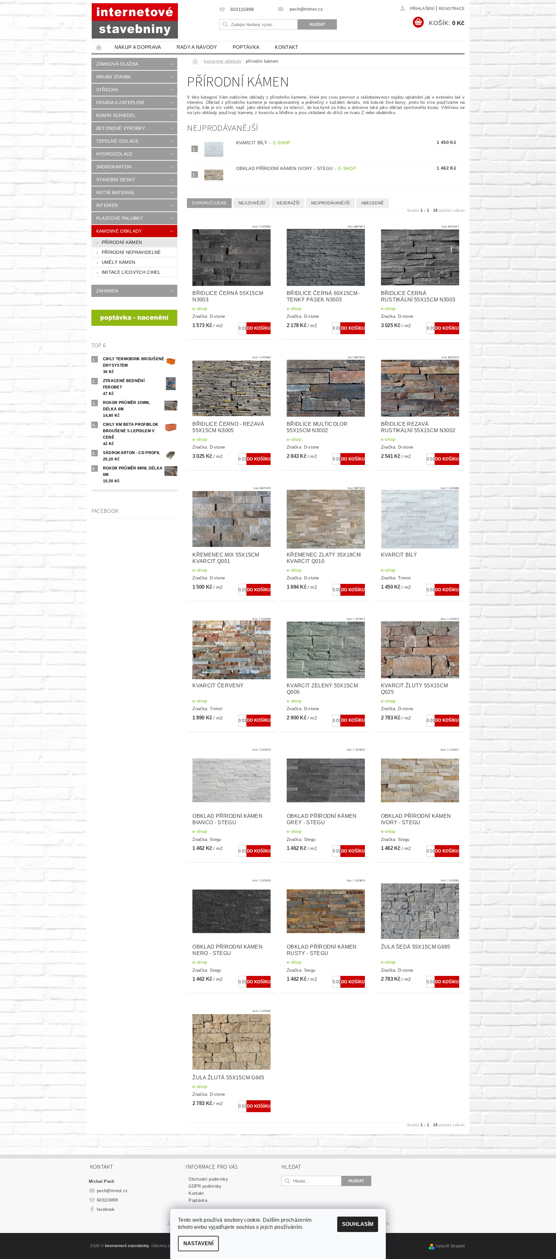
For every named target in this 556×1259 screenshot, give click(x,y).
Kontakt (286, 47)
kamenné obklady (119, 231)
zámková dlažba (117, 64)
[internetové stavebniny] (135, 21)
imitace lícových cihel (131, 272)
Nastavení (198, 1243)
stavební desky (115, 179)
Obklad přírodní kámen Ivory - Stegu (296, 168)
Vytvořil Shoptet (450, 1246)
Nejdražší (288, 203)
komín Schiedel (116, 115)
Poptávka (246, 47)
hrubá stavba (113, 76)
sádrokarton (114, 166)
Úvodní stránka (99, 47)
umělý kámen (118, 262)
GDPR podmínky (205, 1186)
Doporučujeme (209, 203)
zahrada (107, 290)
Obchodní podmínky (208, 1179)
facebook (106, 1209)
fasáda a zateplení (120, 102)
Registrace (452, 8)
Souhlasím (357, 1224)
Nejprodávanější (330, 203)
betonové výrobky (120, 128)
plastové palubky (119, 218)
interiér (107, 205)
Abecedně (372, 203)
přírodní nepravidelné (131, 252)
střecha (107, 89)
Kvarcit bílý (263, 142)
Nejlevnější (251, 203)
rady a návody (197, 47)
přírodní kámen (122, 242)
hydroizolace (114, 153)
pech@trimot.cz (112, 1190)
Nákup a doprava (138, 47)
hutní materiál (115, 192)
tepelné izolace (117, 141)
